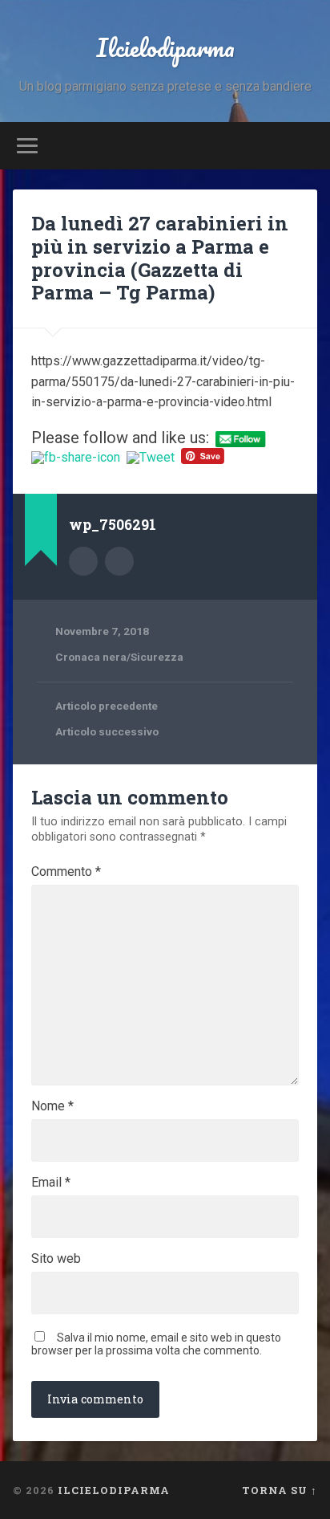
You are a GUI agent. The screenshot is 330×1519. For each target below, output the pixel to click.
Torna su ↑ (279, 1490)
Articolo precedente (106, 705)
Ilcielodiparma (165, 47)
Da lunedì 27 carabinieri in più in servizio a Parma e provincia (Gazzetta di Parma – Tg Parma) (159, 257)
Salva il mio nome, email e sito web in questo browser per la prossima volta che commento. (156, 1344)
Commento (66, 871)
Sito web (56, 1258)
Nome (52, 1106)
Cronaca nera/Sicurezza (119, 656)
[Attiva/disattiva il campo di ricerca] (303, 145)
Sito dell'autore (119, 561)
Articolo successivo (107, 731)
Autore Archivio (83, 561)
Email (50, 1182)
